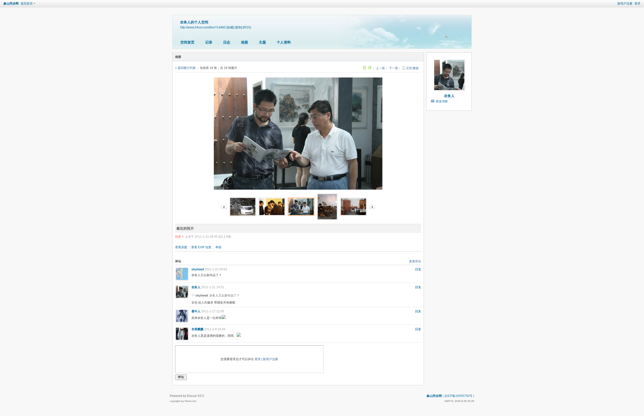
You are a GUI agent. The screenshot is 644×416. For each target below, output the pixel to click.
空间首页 (187, 42)
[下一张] (372, 207)
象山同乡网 (11, 3)
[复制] (238, 27)
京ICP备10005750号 (458, 396)
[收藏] (230, 27)
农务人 (195, 287)
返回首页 (27, 3)
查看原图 (181, 247)
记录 (208, 42)
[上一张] (224, 207)
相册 (244, 42)
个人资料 (284, 42)
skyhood (197, 269)
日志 (226, 42)
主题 (262, 42)
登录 (637, 3)
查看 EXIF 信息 (201, 247)
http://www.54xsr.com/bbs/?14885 (203, 27)
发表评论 (415, 261)
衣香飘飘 (197, 329)
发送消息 (442, 101)
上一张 (380, 68)
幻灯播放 (413, 68)
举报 (218, 247)
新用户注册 (624, 3)
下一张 (393, 68)
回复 (418, 269)
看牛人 (195, 311)
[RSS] (247, 27)
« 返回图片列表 (185, 68)
